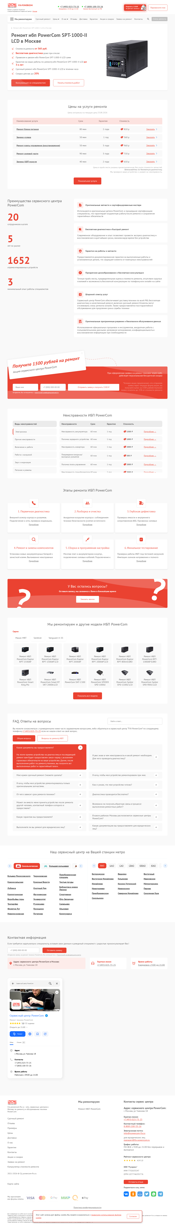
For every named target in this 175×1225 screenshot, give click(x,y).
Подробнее (34, 524)
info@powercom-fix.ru (134, 1133)
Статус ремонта (159, 19)
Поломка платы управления (73, 464)
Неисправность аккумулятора (74, 431)
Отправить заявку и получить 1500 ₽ (93, 387)
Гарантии (94, 19)
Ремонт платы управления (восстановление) (38, 145)
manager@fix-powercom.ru (137, 1140)
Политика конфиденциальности (87, 1207)
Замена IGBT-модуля (27, 161)
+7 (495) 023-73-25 (69, 6)
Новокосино (124, 888)
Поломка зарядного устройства (75, 439)
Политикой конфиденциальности (69, 955)
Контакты (138, 19)
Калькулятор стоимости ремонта (23, 1166)
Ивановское (149, 879)
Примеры (12, 1128)
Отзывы (73, 19)
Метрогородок (151, 883)
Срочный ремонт (43, 19)
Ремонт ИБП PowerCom (89, 1108)
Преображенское (100, 893)
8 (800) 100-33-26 (132, 1126)
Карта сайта (13, 1184)
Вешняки (122, 874)
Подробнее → (150, 431)
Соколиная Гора (151, 893)
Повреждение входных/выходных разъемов (72, 455)
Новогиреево (98, 888)
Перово (147, 888)
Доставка (83, 19)
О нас (64, 19)
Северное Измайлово (128, 893)
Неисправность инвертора (73, 447)
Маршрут (19, 1034)
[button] (10, 866)
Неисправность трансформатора (76, 472)
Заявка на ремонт (124, 19)
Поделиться (126, 1194)
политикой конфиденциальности (47, 392)
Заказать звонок (88, 599)
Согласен (133, 1216)
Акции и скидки (107, 19)
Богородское (98, 874)
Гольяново (123, 879)
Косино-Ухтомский (127, 883)
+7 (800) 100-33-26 (93, 6)
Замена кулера (24, 137)
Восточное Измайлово (103, 879)
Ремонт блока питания (28, 129)
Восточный (149, 874)
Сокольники (97, 898)
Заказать (150, 129)
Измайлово (97, 883)
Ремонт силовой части (27, 153)
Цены (55, 19)
